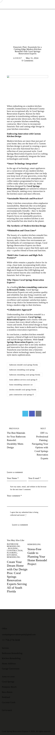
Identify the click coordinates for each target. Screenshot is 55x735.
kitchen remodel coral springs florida (22, 390)
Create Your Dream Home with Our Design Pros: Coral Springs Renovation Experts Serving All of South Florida (17, 576)
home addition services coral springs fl (23, 380)
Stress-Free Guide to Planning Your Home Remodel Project (37, 556)
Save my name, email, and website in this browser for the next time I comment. (28, 488)
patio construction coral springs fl (21, 395)
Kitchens (35, 37)
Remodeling (27, 41)
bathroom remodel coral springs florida (23, 365)
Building (27, 29)
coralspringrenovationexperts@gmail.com (19, 634)
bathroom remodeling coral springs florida (24, 375)
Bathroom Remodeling (27, 25)
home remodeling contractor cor (21, 385)
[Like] (10, 413)
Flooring (20, 37)
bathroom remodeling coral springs (22, 370)
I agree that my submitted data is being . (24, 513)
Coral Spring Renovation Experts (15, 731)
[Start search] (53, 4)
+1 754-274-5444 (11, 640)
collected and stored (17, 515)
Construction (27, 33)
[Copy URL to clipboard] (45, 414)
